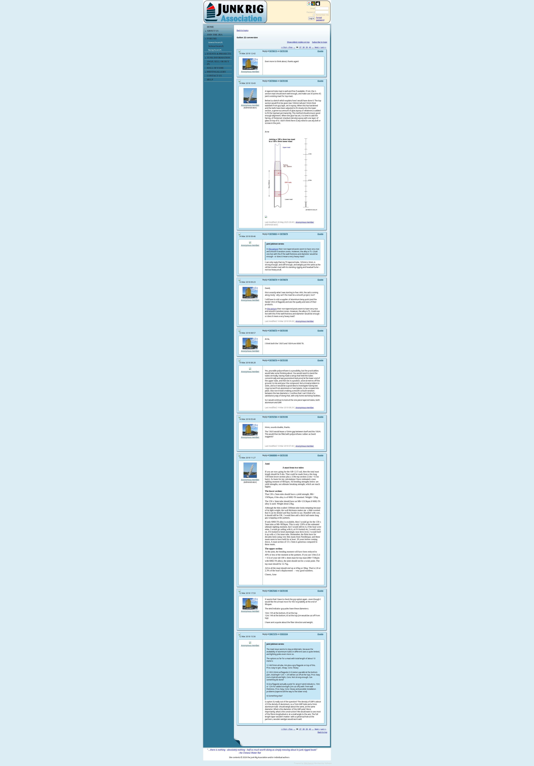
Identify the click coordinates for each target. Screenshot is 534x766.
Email (312, 8)
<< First (284, 47)
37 (300, 47)
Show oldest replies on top (298, 42)
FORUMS (212, 38)
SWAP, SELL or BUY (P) (218, 62)
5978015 (273, 51)
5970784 (273, 417)
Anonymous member (250, 71)
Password (310, 12)
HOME (210, 27)
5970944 (273, 81)
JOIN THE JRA (214, 34)
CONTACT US (214, 75)
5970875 (273, 330)
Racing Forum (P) (214, 50)
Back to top (322, 732)
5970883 (273, 234)
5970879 (284, 234)
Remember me (322, 15)
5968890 (273, 455)
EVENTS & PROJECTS (219, 54)
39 (306, 47)
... (294, 47)
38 (303, 47)
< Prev (290, 47)
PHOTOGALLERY (216, 72)
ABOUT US (212, 31)
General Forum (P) (215, 42)
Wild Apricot (309, 763)
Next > (317, 47)
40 (310, 47)
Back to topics (242, 30)
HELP (210, 79)
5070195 (284, 51)
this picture (273, 249)
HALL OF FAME (215, 68)
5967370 (273, 634)
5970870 (284, 279)
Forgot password (320, 18)
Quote (320, 51)
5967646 (273, 591)
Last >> (324, 47)
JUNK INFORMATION (218, 57)
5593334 (284, 634)
